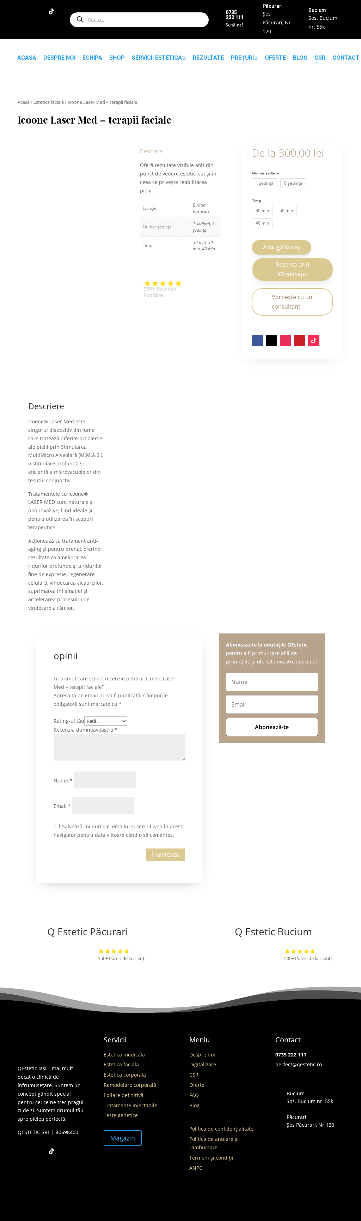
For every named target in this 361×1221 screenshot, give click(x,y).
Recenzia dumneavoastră (85, 729)
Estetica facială (48, 102)
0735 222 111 (290, 1054)
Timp (256, 200)
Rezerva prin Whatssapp (292, 269)
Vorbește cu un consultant (292, 301)
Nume (63, 780)
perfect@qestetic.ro (298, 1064)
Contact (346, 57)
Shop (117, 57)
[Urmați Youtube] (23, 25)
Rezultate (208, 57)
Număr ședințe (265, 173)
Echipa (92, 57)
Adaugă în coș (281, 247)
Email (62, 806)
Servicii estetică (157, 57)
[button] (292, 270)
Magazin (122, 1138)
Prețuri (242, 57)
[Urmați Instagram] (37, 11)
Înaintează (165, 854)
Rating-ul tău (69, 720)
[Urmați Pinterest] (299, 340)
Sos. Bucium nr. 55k (310, 1101)
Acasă (24, 102)
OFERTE (275, 57)
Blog (300, 57)
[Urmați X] (271, 340)
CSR (319, 57)
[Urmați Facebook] (23, 11)
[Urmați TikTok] (51, 11)
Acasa (26, 57)
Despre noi (59, 57)
